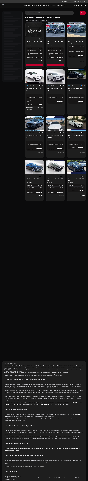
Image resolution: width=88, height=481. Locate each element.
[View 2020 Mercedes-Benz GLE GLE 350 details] (76, 74)
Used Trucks (65, 448)
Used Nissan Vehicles (36, 448)
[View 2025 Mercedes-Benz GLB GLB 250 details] (55, 167)
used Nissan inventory (26, 396)
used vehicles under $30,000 (70, 402)
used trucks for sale (58, 418)
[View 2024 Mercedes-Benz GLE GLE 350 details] (55, 29)
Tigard (11, 466)
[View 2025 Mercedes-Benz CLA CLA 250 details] (76, 123)
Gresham (16, 466)
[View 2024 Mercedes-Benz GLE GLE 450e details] (55, 76)
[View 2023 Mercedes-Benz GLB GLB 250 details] (76, 167)
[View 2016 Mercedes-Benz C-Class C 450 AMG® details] (55, 129)
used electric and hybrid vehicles (13, 404)
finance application (45, 404)
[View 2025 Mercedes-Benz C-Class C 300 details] (34, 167)
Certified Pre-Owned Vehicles (12, 448)
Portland (7, 466)
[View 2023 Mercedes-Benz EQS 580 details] (76, 29)
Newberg (37, 466)
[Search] (72, 5)
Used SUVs (58, 448)
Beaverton (21, 466)
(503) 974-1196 (81, 5)
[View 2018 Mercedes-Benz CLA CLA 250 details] (34, 29)
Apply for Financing (14, 450)
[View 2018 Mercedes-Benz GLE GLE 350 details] (34, 76)
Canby (32, 466)
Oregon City (27, 466)
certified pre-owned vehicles (34, 402)
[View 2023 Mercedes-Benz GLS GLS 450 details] (34, 123)
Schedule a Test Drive (34, 65)
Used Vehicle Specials (25, 448)
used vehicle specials (53, 402)
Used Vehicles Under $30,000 (48, 448)
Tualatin (42, 466)
